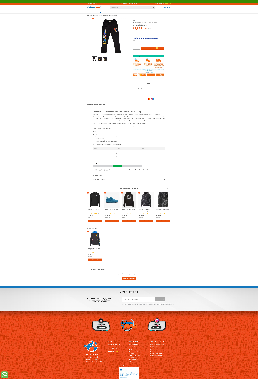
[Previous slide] (94, 37)
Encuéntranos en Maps (91, 359)
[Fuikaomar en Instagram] (157, 324)
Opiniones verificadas (158, 3)
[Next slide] (127, 37)
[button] (94, 58)
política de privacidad (127, 305)
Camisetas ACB (132, 346)
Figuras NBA (131, 357)
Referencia (95, 175)
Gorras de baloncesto (133, 359)
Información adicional (99, 179)
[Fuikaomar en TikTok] (101, 324)
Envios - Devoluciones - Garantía (157, 344)
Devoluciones (132, 3)
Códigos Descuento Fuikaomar (156, 351)
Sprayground (131, 353)
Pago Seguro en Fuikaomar (156, 355)
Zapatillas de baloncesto (134, 348)
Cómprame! (152, 48)
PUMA (134, 20)
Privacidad (133, 365)
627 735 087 (90, 357)
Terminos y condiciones (155, 348)
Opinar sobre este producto (129, 278)
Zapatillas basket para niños (135, 350)
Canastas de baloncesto (134, 344)
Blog (130, 361)
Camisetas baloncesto (133, 351)
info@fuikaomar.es (99, 357)
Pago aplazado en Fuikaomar (156, 353)
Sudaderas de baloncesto (134, 355)
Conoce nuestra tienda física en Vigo (94, 361)
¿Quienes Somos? (154, 346)
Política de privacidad (154, 350)
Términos (136, 365)
